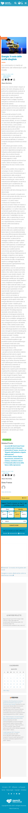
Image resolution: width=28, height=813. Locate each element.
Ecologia (3, 38)
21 (14, 684)
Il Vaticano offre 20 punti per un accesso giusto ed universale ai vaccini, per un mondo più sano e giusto (13, 702)
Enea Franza (7, 76)
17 (23, 681)
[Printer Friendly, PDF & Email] (6, 440)
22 (17, 684)
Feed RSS (14, 698)
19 (7, 684)
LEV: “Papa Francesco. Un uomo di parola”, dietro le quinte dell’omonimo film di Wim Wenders (13, 718)
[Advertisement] (14, 21)
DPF (10, 787)
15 (17, 681)
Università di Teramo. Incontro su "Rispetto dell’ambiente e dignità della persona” (15, 452)
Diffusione (14, 787)
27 (11, 687)
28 (14, 687)
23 (20, 684)
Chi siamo (5, 787)
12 (7, 681)
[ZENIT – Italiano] (8, 3)
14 (14, 681)
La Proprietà (21, 787)
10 (23, 678)
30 (20, 687)
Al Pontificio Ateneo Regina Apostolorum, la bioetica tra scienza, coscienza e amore (14, 459)
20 (11, 684)
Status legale (9, 790)
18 (4, 684)
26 (7, 687)
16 (20, 681)
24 (23, 684)
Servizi (3, 790)
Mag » (7, 690)
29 (17, 687)
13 (11, 681)
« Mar (4, 690)
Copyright (17, 790)
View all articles (6, 492)
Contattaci (23, 790)
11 (4, 681)
